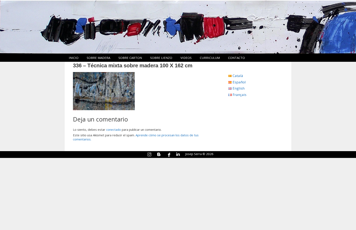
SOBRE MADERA (98, 58)
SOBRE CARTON (130, 58)
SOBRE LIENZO (161, 58)
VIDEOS (186, 58)
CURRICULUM (210, 58)
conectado (113, 129)
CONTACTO (236, 58)
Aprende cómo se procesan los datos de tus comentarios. (136, 137)
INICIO (73, 58)
